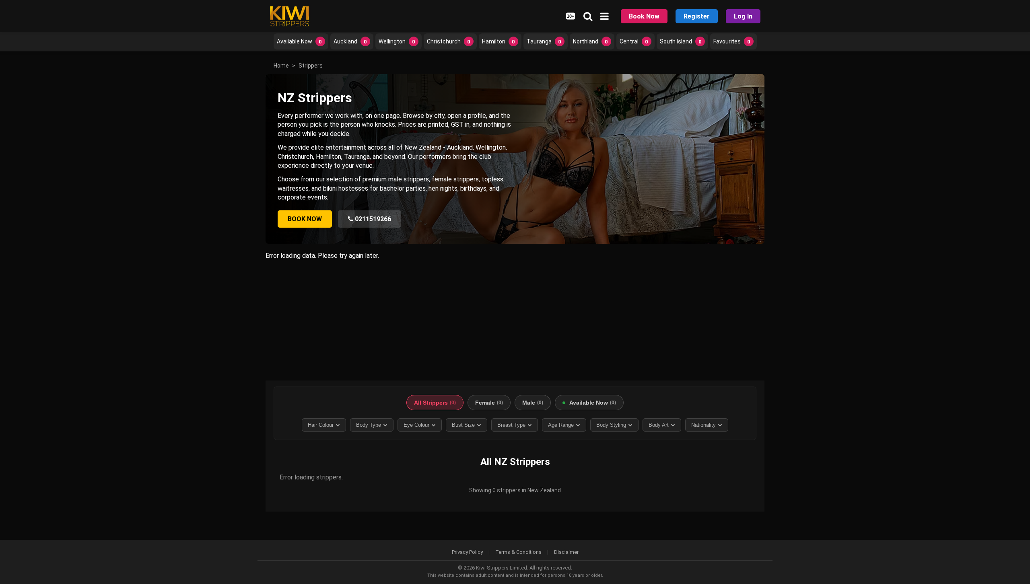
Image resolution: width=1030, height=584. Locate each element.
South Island (681, 41)
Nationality (703, 425)
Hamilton (498, 41)
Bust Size (463, 425)
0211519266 (372, 219)
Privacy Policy (467, 552)
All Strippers (435, 402)
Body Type (368, 425)
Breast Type (511, 425)
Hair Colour (321, 425)
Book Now (644, 16)
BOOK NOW (305, 219)
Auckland (350, 41)
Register (697, 16)
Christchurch (448, 41)
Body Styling (611, 425)
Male (532, 402)
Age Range (561, 425)
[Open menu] (604, 16)
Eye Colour (416, 425)
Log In (743, 16)
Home (281, 65)
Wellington (397, 41)
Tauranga (544, 41)
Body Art (659, 425)
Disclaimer (566, 552)
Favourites (731, 41)
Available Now (299, 41)
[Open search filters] (587, 16)
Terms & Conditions (518, 552)
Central (634, 41)
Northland (590, 41)
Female (489, 402)
